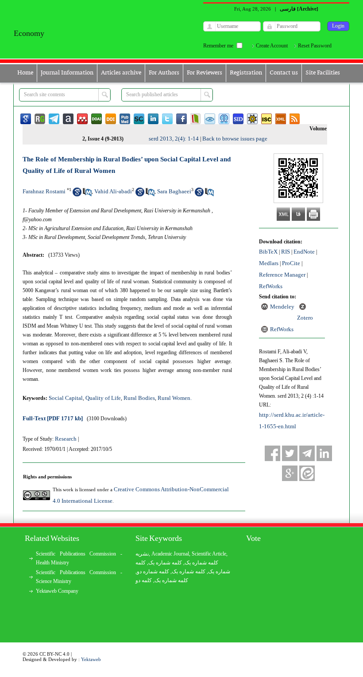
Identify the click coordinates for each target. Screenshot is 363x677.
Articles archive (121, 72)
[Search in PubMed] (87, 194)
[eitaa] (307, 473)
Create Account (272, 46)
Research (66, 438)
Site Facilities (322, 72)
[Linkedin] (324, 453)
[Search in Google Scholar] (77, 194)
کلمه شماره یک (201, 563)
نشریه (142, 554)
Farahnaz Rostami (44, 191)
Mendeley (282, 306)
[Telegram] (307, 453)
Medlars (268, 263)
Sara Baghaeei (174, 191)
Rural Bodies (139, 398)
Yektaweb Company (57, 591)
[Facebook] (272, 453)
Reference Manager (282, 274)
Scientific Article (209, 554)
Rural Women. (175, 398)
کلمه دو (143, 580)
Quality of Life (103, 398)
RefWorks (270, 286)
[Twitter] (289, 453)
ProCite (291, 263)
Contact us (284, 72)
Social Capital (66, 398)
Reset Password (315, 46)
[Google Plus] (289, 473)
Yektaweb (91, 659)
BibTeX (268, 251)
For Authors (164, 72)
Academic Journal (170, 554)
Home (25, 72)
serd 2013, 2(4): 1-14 (174, 138)
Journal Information (67, 72)
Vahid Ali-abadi (113, 191)
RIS (285, 251)
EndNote (304, 251)
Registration (246, 72)
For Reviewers (204, 72)
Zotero (305, 317)
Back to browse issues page (234, 138)
